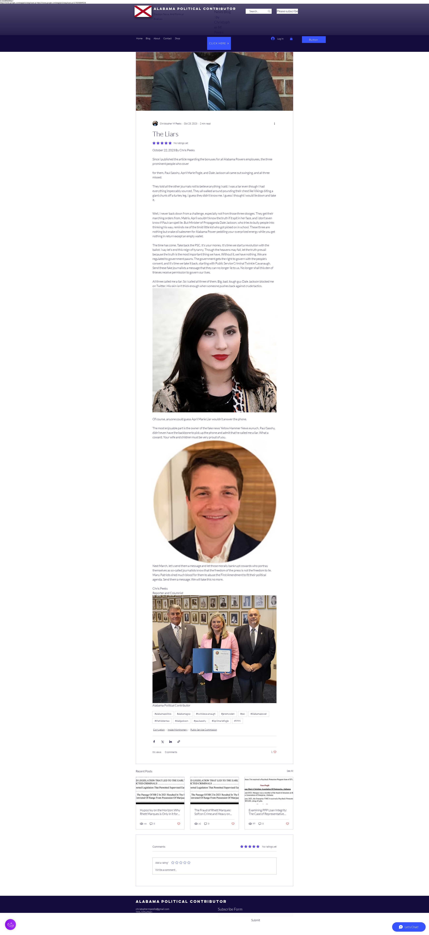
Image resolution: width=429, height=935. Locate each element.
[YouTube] (137, 915)
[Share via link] (178, 741)
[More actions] (274, 123)
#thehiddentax (162, 720)
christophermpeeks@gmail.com (152, 909)
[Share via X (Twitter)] (162, 741)
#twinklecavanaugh (206, 713)
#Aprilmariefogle (220, 720)
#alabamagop (183, 713)
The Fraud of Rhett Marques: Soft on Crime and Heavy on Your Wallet (212, 812)
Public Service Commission (203, 729)
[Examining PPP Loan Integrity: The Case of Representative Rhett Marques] (269, 790)
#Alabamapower (259, 713)
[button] (148, 38)
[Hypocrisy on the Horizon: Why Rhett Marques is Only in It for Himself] (160, 790)
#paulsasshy (200, 720)
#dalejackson (181, 720)
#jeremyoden (228, 713)
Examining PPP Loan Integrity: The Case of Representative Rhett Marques (268, 812)
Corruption (159, 729)
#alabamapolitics (163, 713)
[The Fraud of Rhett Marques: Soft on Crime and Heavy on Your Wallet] (214, 790)
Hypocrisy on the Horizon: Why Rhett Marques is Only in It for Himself (160, 812)
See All (290, 770)
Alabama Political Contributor (195, 9)
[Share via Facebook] (154, 741)
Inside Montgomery (178, 729)
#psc (242, 713)
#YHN (237, 720)
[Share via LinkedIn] (170, 741)
